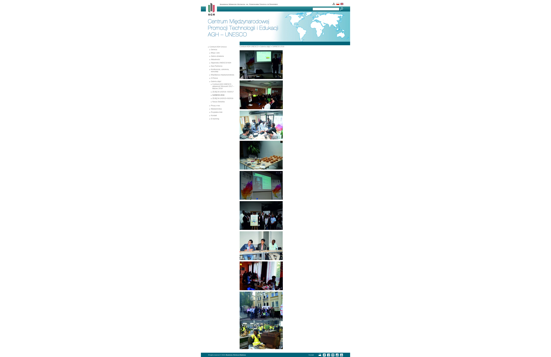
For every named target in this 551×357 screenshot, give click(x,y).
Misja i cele (215, 53)
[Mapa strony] (333, 4)
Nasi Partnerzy (216, 66)
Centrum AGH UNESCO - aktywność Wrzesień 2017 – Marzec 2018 (223, 86)
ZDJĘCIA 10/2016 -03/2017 (223, 92)
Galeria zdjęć (216, 81)
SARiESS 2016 (218, 95)
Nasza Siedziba (218, 102)
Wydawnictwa (216, 109)
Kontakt (214, 115)
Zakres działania (217, 56)
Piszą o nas (215, 106)
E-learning (215, 119)
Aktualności (215, 59)
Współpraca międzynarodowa (222, 75)
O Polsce (214, 78)
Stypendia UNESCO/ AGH (221, 63)
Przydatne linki (216, 112)
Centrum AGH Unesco (218, 47)
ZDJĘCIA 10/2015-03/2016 (222, 98)
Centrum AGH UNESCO (249, 47)
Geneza (214, 50)
